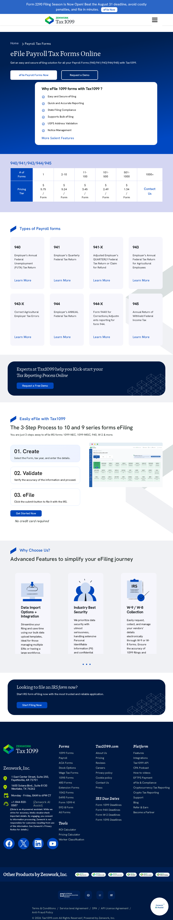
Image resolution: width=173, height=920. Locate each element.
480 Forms (65, 782)
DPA (94, 908)
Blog (136, 802)
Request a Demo (79, 75)
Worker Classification (71, 839)
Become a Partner (144, 812)
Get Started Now (26, 513)
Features (138, 753)
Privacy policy (104, 772)
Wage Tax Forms (68, 772)
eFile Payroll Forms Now (33, 75)
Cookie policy (104, 777)
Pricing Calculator (69, 834)
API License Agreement (114, 908)
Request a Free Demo (35, 386)
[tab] (45, 453)
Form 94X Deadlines (108, 809)
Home (14, 43)
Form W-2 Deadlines (108, 814)
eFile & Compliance (144, 782)
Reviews (100, 762)
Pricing (100, 758)
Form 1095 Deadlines (109, 819)
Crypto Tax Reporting (146, 792)
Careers (100, 767)
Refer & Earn (140, 807)
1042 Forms (66, 792)
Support (138, 797)
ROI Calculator (67, 829)
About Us (101, 753)
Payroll (63, 758)
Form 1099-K (67, 802)
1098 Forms (66, 777)
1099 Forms (66, 753)
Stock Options (67, 767)
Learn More (22, 280)
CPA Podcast (141, 767)
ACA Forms (66, 762)
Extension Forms (69, 787)
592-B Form (66, 807)
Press (99, 787)
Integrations (140, 758)
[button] (83, 664)
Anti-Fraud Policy (42, 912)
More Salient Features (58, 138)
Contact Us (149, 191)
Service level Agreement (74, 908)
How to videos (141, 772)
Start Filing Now (32, 705)
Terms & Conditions (44, 908)
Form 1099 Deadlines (109, 804)
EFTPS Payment (142, 777)
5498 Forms (66, 797)
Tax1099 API (140, 762)
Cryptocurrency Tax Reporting (151, 787)
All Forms (65, 812)
